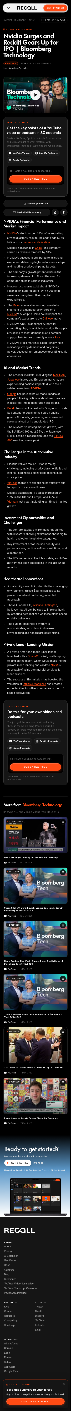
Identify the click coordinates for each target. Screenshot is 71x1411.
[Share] (55, 212)
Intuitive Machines (34, 684)
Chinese (48, 318)
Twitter (39, 1306)
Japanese (13, 379)
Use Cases (10, 1260)
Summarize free (35, 179)
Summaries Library (14, 20)
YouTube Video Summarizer (19, 1283)
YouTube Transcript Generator (21, 1288)
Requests (9, 1316)
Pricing (8, 1251)
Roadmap (9, 1325)
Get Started (55, 8)
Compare (9, 1269)
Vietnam (12, 501)
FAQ (6, 1306)
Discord (39, 1316)
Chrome (8, 1348)
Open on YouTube (55, 20)
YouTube (39, 1320)
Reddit (11, 408)
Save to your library (37, 203)
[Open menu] (9, 8)
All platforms (11, 1343)
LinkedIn (39, 1325)
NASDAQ (59, 375)
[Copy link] (64, 212)
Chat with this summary (29, 212)
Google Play (11, 1371)
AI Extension (11, 1256)
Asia (57, 337)
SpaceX (33, 656)
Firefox (8, 1357)
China (38, 247)
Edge (7, 1353)
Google (11, 393)
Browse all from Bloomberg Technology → (31, 812)
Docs (7, 1265)
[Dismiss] (64, 1384)
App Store (10, 1367)
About (7, 1246)
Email (38, 1330)
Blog (6, 1274)
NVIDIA (12, 233)
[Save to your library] (63, 822)
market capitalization (36, 242)
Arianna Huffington (45, 605)
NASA (55, 665)
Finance (33, 20)
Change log (10, 1320)
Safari (7, 1362)
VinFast (12, 482)
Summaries (10, 1279)
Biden (16, 305)
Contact (8, 1311)
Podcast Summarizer (15, 1293)
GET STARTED (20, 1163)
